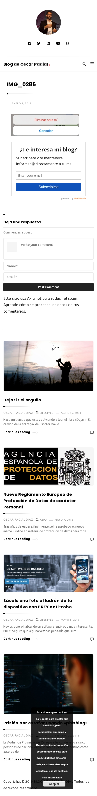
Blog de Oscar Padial (26, 64)
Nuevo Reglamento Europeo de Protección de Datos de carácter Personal (39, 501)
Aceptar (54, 784)
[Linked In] (48, 43)
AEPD (43, 519)
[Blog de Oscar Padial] (48, 22)
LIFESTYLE (46, 412)
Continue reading (16, 432)
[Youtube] (58, 43)
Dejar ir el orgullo (22, 400)
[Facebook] (29, 43)
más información (52, 777)
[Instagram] (67, 43)
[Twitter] (39, 43)
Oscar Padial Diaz (18, 412)
